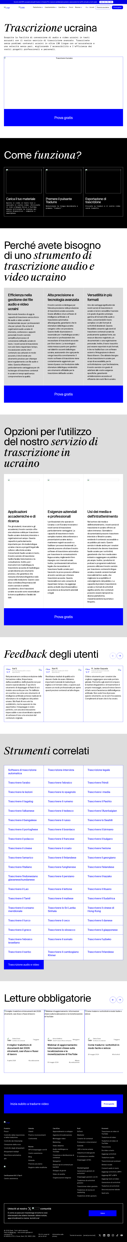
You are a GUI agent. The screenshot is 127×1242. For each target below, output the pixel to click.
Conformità (32, 1138)
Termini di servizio (76, 1235)
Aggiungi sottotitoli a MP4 (111, 1172)
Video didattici (58, 1146)
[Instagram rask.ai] (113, 1235)
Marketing (56, 1142)
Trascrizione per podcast (111, 1161)
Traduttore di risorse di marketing (86, 1191)
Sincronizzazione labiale (111, 1189)
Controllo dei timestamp (13, 1141)
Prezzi (71, 7)
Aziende (80, 1146)
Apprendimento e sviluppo (63, 1131)
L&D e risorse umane (85, 1149)
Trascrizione (106, 1147)
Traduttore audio (108, 1157)
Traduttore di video (109, 1137)
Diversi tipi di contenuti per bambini (63, 1166)
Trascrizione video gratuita (87, 1186)
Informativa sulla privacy (58, 1235)
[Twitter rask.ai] (99, 1235)
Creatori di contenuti (85, 1138)
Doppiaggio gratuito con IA (87, 1177)
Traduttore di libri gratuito (87, 1196)
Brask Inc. (13, 1232)
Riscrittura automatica (12, 1155)
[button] (38, 7)
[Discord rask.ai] (108, 1235)
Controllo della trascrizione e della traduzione (14, 1136)
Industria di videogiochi (86, 1153)
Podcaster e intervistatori (87, 1142)
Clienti (30, 1131)
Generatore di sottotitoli (111, 1182)
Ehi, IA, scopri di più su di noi (44, 1235)
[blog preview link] (24, 1041)
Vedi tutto (105, 1193)
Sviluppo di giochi (59, 1170)
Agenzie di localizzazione (62, 1135)
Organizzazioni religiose (62, 1178)
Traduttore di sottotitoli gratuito (86, 1182)
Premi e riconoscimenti (37, 1135)
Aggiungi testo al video (110, 1179)
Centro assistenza (11, 1178)
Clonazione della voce (12, 1144)
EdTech (80, 1131)
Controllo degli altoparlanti (14, 1148)
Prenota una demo (35, 1164)
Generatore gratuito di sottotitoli (86, 1172)
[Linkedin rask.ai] (104, 1235)
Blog (30, 1157)
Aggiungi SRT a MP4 (109, 1175)
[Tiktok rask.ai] (117, 1235)
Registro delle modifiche (37, 1167)
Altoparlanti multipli (11, 1151)
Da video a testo (108, 1150)
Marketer (80, 1135)
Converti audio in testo (110, 1168)
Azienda (31, 1160)
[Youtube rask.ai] (121, 1235)
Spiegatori (57, 1161)
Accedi (91, 7)
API (5, 1159)
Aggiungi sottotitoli (109, 1154)
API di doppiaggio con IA (37, 1149)
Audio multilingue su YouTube (60, 1150)
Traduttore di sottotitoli (110, 1186)
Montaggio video (59, 1138)
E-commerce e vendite (85, 1156)
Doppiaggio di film (84, 1160)
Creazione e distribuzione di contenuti (63, 1156)
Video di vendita (59, 1174)
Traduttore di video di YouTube (110, 1142)
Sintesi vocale (107, 1165)
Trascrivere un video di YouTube (110, 1133)
